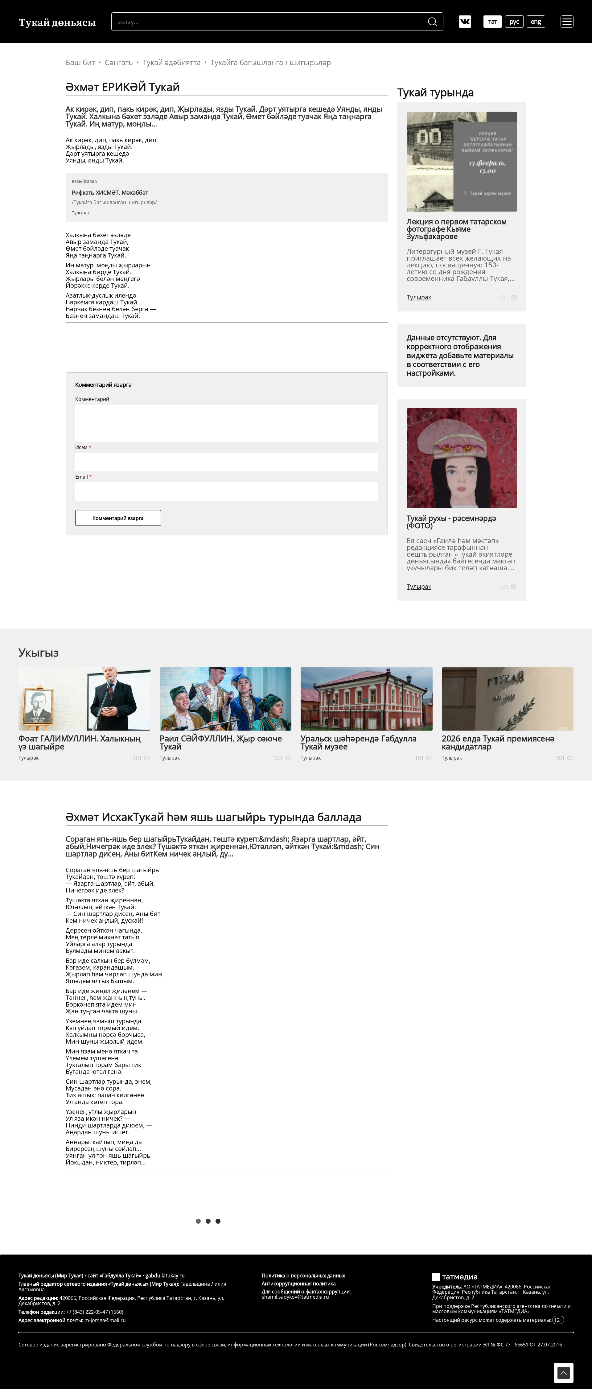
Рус (514, 21)
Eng (536, 21)
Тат (492, 21)
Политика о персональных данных (303, 1275)
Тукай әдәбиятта (172, 62)
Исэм (83, 447)
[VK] (465, 21)
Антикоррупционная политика (299, 1283)
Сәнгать (119, 62)
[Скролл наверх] (564, 1373)
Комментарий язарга (118, 518)
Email (83, 476)
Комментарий (92, 399)
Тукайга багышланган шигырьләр (271, 62)
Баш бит (80, 62)
